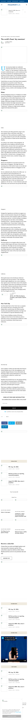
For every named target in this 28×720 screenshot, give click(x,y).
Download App (15, 1)
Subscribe (9, 1)
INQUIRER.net (21, 1)
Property (18, 36)
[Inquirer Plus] (14, 4)
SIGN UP (14, 408)
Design (8, 36)
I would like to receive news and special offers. (14, 411)
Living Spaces (13, 36)
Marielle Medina (9, 41)
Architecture (3, 36)
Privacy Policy (18, 712)
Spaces (7, 416)
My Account (3, 1)
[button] (6, 558)
